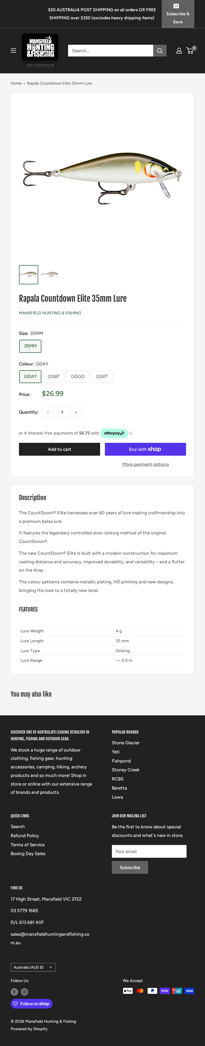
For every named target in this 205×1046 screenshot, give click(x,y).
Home (16, 83)
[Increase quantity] (76, 412)
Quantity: (29, 412)
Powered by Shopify (29, 1028)
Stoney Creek (126, 769)
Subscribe (130, 867)
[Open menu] (13, 50)
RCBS (117, 778)
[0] (190, 50)
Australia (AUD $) (29, 967)
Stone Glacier (126, 742)
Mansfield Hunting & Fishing (50, 313)
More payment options (145, 464)
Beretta (119, 788)
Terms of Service (28, 844)
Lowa (117, 797)
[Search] (160, 50)
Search (18, 826)
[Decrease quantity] (47, 412)
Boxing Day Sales (28, 853)
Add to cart (59, 449)
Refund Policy (25, 835)
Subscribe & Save (177, 17)
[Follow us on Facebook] (14, 991)
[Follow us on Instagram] (24, 991)
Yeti (116, 751)
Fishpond (121, 761)
